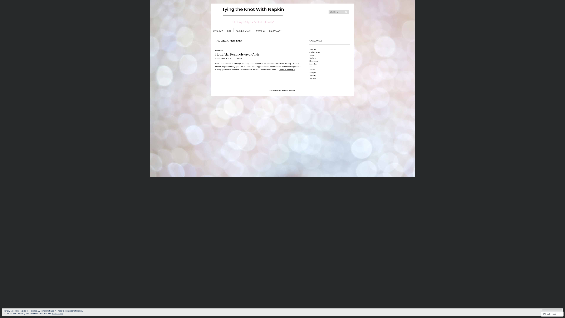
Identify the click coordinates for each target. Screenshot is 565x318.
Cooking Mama (243, 31)
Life (229, 31)
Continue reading (287, 69)
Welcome (218, 31)
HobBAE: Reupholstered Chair (237, 54)
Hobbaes (219, 50)
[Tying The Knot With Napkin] (260, 15)
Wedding (260, 31)
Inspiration (313, 64)
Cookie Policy (57, 313)
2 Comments (237, 58)
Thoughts (312, 72)
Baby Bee (312, 49)
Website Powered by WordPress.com (282, 90)
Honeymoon (275, 31)
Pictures (312, 69)
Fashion (312, 55)
